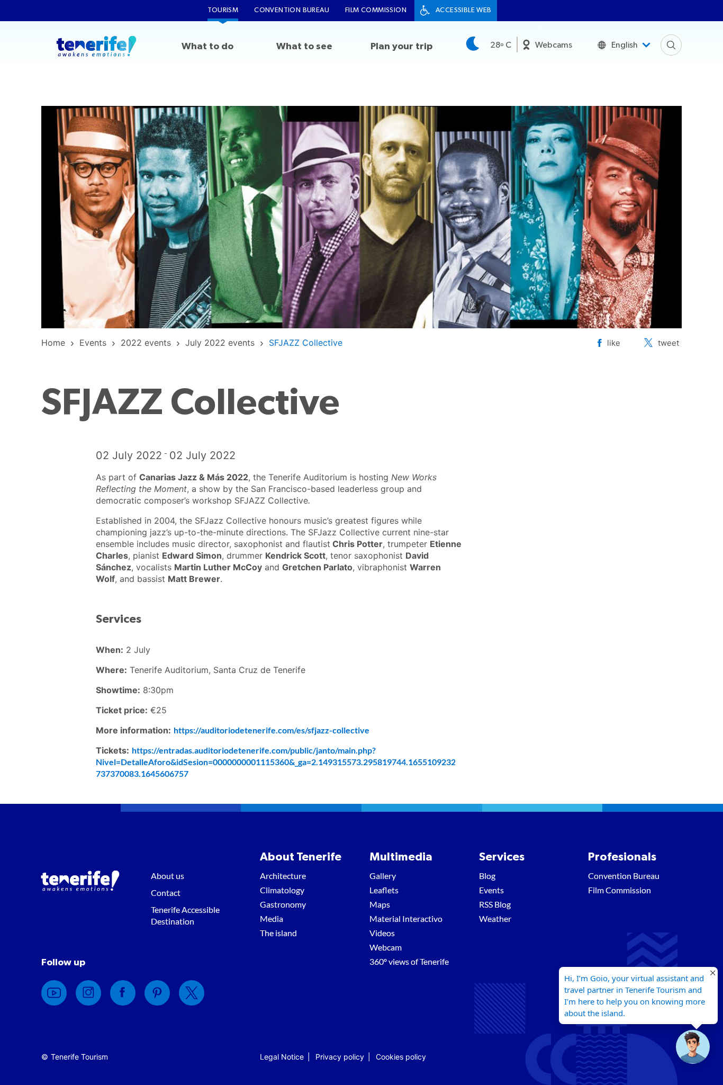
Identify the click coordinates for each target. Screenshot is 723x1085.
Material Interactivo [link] (405, 918)
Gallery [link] (382, 876)
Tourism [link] (222, 10)
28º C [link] (500, 45)
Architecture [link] (283, 876)
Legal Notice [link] (282, 1056)
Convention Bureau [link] (291, 10)
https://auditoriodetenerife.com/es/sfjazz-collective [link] (271, 730)
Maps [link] (379, 904)
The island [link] (278, 933)
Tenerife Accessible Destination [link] (185, 915)
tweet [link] (668, 343)
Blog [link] (487, 876)
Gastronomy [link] (283, 904)
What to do (207, 46)
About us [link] (167, 876)
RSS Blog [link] (495, 904)
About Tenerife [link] (300, 857)
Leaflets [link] (384, 890)
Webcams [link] (553, 45)
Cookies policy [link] (401, 1056)
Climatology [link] (282, 890)
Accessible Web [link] (464, 10)
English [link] (624, 45)
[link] (53, 342)
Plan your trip (401, 46)
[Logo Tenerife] (96, 48)
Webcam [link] (385, 947)
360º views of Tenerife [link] (409, 961)
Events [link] (491, 890)
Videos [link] (382, 933)
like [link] (613, 343)
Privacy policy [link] (339, 1056)
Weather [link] (495, 918)
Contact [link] (165, 892)
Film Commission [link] (375, 10)
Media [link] (271, 918)
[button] (693, 1047)
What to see (304, 46)
